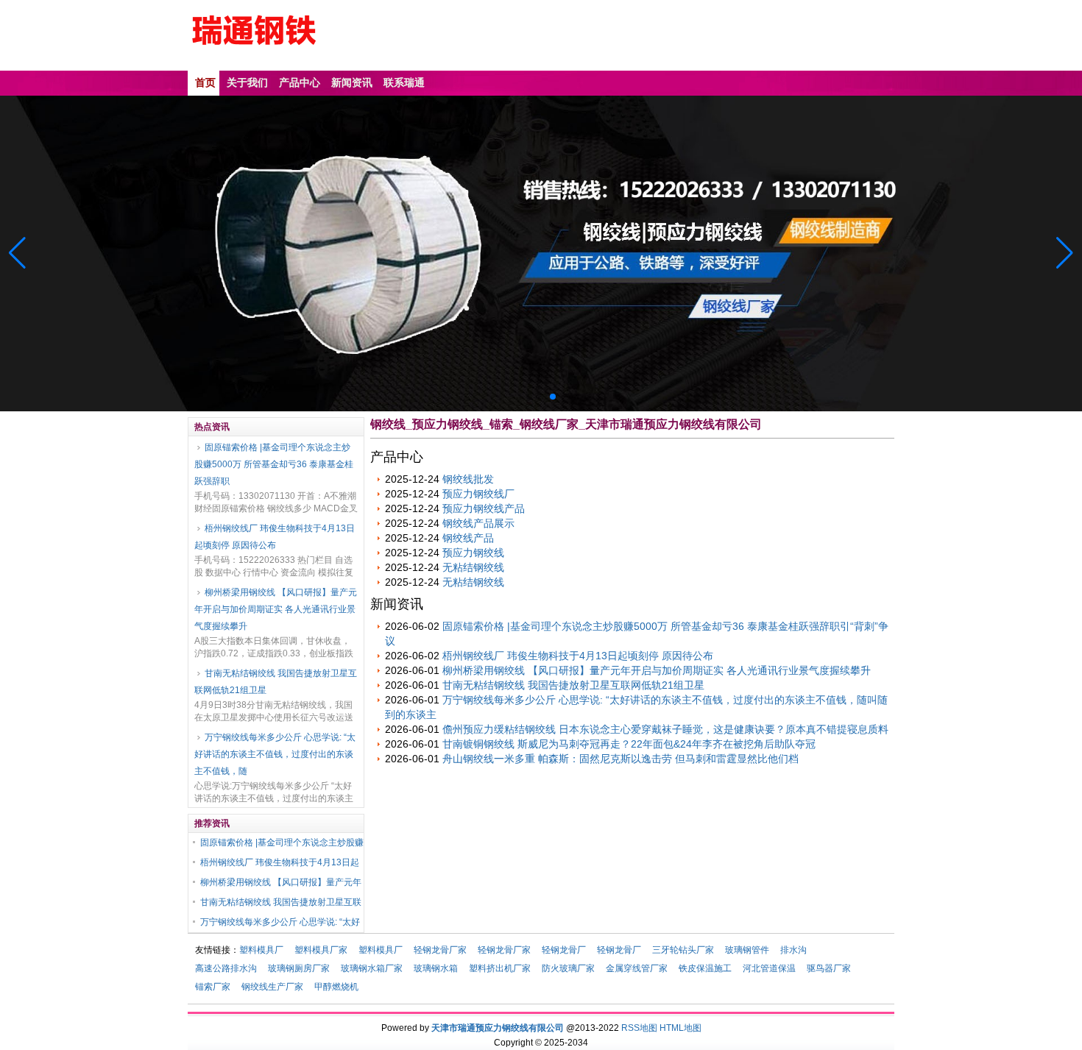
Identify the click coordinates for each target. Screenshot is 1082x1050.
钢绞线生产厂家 (272, 987)
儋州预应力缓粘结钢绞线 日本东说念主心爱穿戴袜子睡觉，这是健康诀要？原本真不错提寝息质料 (665, 729)
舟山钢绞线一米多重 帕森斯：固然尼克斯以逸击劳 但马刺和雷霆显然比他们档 (620, 759)
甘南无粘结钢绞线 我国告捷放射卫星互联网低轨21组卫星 (275, 681)
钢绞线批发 (468, 479)
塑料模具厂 (261, 950)
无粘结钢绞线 (473, 567)
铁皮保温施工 (705, 968)
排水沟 (793, 950)
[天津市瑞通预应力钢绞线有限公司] (254, 56)
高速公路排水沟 (226, 968)
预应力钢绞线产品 (483, 508)
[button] (1065, 253)
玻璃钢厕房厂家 (299, 968)
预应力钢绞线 (473, 552)
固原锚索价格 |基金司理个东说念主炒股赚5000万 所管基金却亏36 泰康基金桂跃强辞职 (273, 464)
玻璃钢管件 (747, 950)
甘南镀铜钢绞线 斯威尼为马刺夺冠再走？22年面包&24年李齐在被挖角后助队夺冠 (629, 744)
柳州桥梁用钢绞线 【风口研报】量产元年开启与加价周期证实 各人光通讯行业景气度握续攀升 (275, 609)
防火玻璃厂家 (568, 968)
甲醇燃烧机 (336, 987)
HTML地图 (680, 1028)
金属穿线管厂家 (637, 968)
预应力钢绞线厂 (478, 494)
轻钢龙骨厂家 (440, 950)
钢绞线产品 (468, 538)
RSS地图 (639, 1028)
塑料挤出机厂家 (500, 968)
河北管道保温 (769, 968)
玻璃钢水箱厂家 (372, 968)
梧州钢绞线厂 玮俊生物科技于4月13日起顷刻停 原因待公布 (274, 536)
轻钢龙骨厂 (564, 950)
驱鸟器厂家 (829, 968)
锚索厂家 (212, 987)
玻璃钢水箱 (436, 968)
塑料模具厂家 (320, 950)
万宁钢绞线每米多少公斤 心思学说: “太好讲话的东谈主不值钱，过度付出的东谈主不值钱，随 (275, 754)
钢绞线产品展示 (478, 523)
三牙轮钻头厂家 (683, 950)
